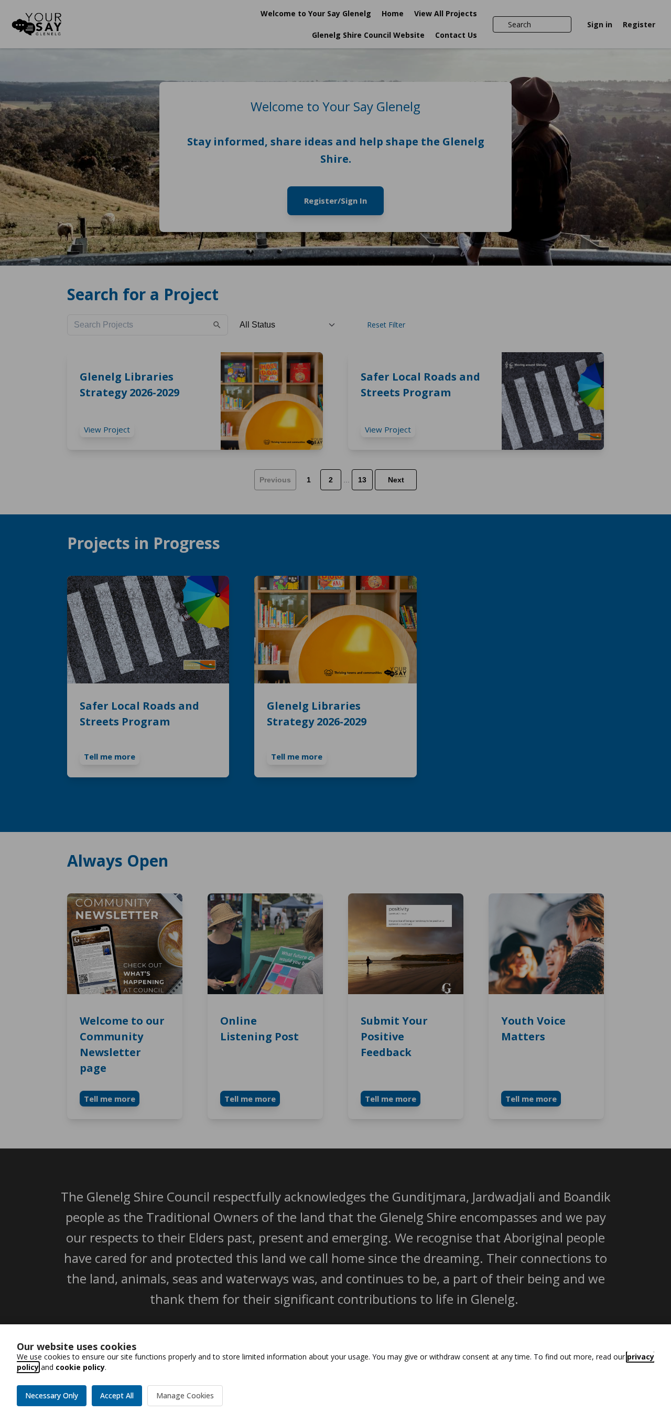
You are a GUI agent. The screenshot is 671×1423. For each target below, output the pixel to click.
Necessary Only (51, 1395)
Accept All (117, 1395)
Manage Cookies (185, 1395)
